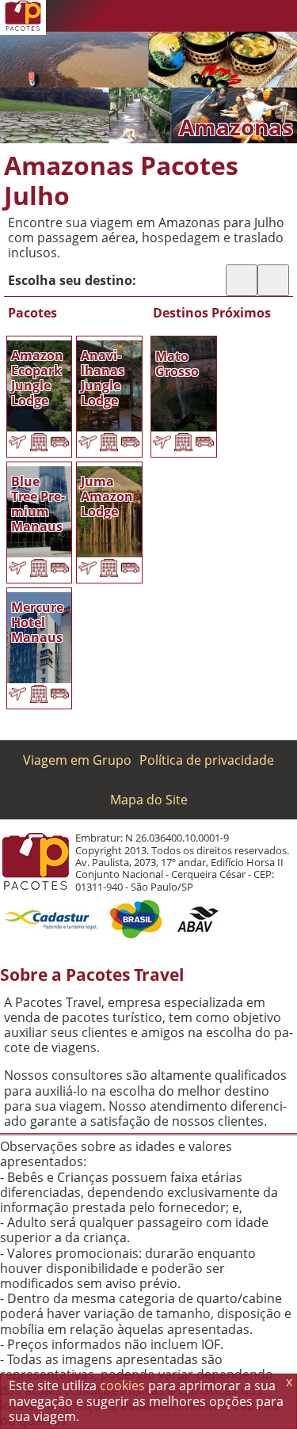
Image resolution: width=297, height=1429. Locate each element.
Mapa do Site (149, 799)
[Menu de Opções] (281, 16)
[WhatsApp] (186, 16)
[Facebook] (249, 16)
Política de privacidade (206, 760)
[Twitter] (218, 16)
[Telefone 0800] (154, 16)
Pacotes (32, 313)
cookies (122, 1385)
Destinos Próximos (212, 313)
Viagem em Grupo (77, 760)
